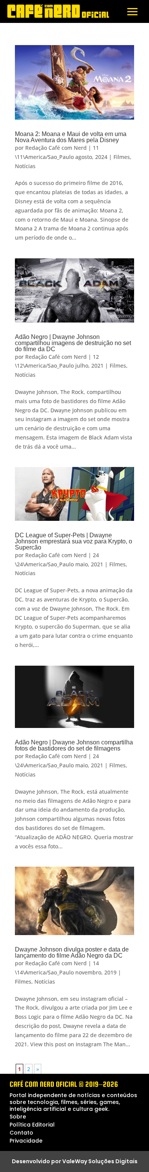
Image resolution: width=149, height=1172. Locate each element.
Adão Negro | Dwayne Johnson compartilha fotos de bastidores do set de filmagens (74, 745)
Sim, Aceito (27, 1159)
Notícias (25, 166)
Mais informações (84, 1145)
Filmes (121, 156)
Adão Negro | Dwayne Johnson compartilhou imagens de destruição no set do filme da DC (73, 343)
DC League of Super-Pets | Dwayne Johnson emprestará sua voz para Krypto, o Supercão (73, 541)
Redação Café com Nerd (56, 147)
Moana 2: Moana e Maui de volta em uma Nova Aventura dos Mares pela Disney (70, 137)
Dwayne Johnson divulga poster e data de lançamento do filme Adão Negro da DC (72, 952)
